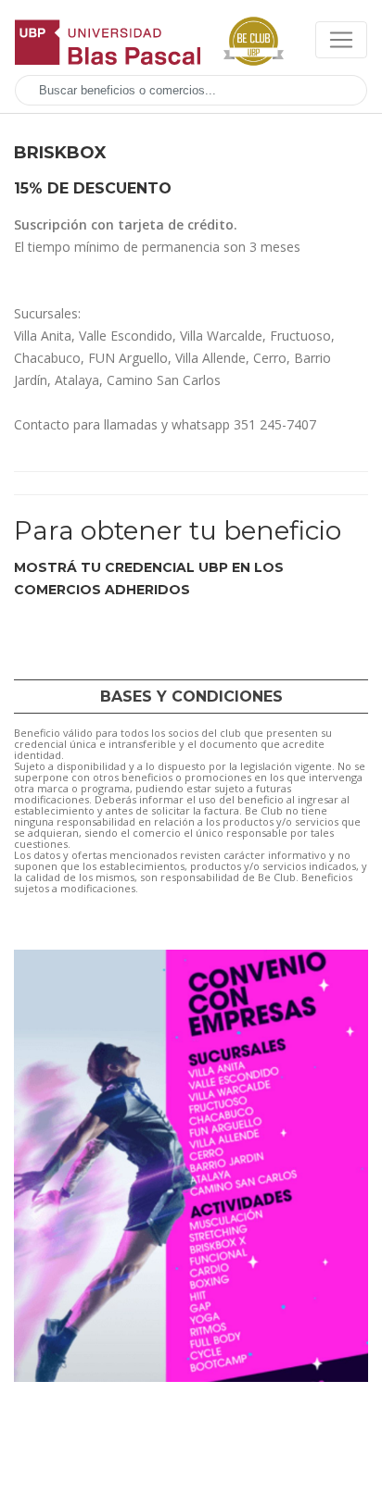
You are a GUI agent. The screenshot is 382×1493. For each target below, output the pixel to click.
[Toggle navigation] (341, 39)
